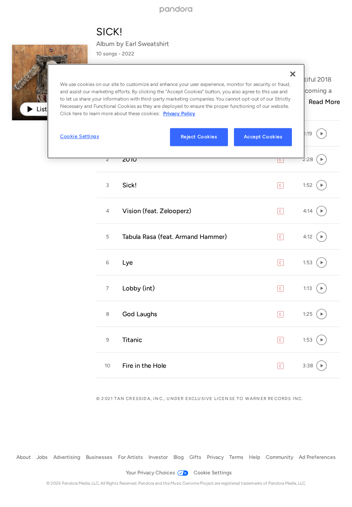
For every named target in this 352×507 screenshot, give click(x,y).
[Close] (292, 73)
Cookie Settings (79, 137)
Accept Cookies (263, 137)
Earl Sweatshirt (147, 44)
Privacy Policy (179, 113)
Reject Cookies (199, 137)
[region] (176, 111)
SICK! (109, 31)
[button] (307, 133)
